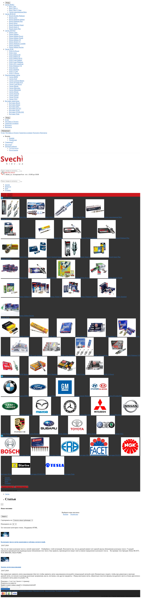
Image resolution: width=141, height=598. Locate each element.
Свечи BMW (13, 77)
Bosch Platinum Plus (16, 21)
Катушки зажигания (12, 101)
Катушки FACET (15, 108)
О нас (7, 120)
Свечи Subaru (14, 95)
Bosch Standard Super (16, 25)
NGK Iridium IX (14, 56)
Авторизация (13, 148)
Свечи (7, 494)
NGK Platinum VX (15, 66)
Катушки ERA (14, 106)
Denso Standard (14, 45)
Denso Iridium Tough (16, 38)
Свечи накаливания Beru (18, 12)
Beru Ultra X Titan (15, 10)
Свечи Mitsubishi (15, 90)
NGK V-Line (13, 71)
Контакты (8, 127)
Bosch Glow (13, 18)
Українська (13, 140)
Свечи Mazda (13, 86)
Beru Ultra (12, 6)
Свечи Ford (13, 79)
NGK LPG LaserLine (16, 64)
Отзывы (8, 190)
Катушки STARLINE (16, 112)
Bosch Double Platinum (17, 16)
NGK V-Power (14, 73)
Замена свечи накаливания (11, 567)
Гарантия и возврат (12, 123)
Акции (7, 185)
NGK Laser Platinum (16, 62)
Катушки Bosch (14, 103)
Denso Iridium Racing (16, 47)
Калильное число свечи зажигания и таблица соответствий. (23, 542)
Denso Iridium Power (16, 36)
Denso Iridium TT (15, 40)
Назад (8, 3)
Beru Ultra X (13, 8)
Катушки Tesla (14, 114)
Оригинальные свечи (12, 75)
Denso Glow (13, 32)
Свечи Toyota (13, 97)
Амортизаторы (50, 591)
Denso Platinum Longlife (17, 43)
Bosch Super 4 (14, 27)
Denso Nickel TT (15, 42)
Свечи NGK (9, 49)
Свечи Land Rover (15, 84)
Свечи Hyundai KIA (16, 82)
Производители (38, 591)
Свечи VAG (13, 99)
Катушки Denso (14, 105)
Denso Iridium (13, 34)
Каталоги (8, 125)
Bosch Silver (13, 23)
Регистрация (13, 150)
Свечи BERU (9, 5)
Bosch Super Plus (15, 29)
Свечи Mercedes (14, 88)
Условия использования (63, 591)
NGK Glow (13, 53)
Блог (6, 188)
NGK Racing (13, 68)
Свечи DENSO (10, 31)
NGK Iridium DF (15, 55)
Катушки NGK (14, 110)
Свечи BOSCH (10, 14)
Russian (11, 138)
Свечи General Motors (16, 81)
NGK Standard (14, 69)
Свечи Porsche (14, 94)
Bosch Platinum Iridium (17, 19)
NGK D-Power (14, 51)
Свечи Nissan (13, 92)
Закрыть (4, 516)
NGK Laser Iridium (15, 60)
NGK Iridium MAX (15, 58)
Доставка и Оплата (11, 121)
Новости (8, 186)
